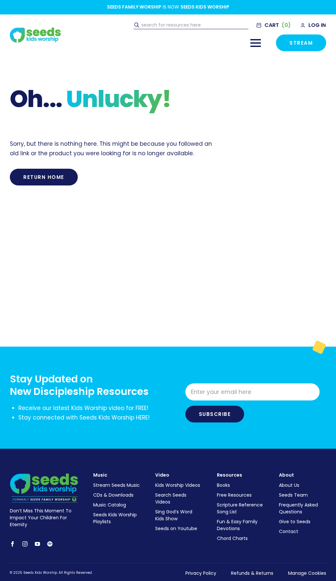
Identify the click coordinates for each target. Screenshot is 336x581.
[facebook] (12, 544)
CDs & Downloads (113, 495)
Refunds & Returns (252, 573)
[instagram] (25, 544)
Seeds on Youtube (176, 528)
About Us (289, 485)
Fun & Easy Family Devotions (237, 525)
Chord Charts (232, 538)
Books (223, 485)
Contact (288, 531)
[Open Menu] (255, 43)
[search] (137, 25)
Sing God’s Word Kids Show (173, 515)
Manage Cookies (307, 573)
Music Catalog (109, 505)
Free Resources (234, 495)
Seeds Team (293, 495)
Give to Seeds (294, 521)
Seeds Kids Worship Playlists (115, 518)
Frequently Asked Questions (298, 508)
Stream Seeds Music (116, 485)
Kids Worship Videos (177, 485)
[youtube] (37, 544)
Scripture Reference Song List (240, 508)
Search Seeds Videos (170, 498)
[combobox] (194, 25)
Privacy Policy (200, 573)
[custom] (49, 544)
